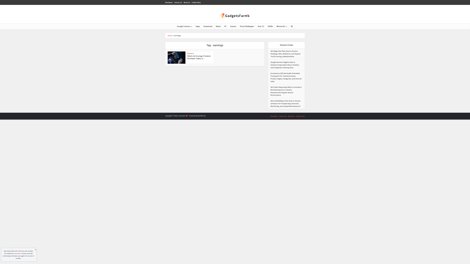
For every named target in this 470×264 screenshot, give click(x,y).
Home (170, 35)
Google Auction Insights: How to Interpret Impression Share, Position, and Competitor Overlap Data (284, 65)
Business (190, 53)
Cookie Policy (196, 2)
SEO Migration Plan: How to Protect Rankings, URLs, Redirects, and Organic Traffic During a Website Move (285, 54)
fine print (17, 253)
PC (225, 26)
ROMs (270, 26)
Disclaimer (169, 2)
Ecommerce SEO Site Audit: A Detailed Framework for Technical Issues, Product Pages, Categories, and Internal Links (286, 77)
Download (208, 26)
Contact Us (178, 2)
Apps (198, 26)
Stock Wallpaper (247, 26)
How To (261, 26)
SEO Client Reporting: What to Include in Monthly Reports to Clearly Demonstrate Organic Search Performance (286, 91)
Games (233, 26)
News (218, 26)
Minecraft (281, 26)
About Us (187, 2)
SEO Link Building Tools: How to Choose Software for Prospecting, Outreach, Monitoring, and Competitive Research (285, 103)
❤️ (187, 116)
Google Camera (183, 26)
